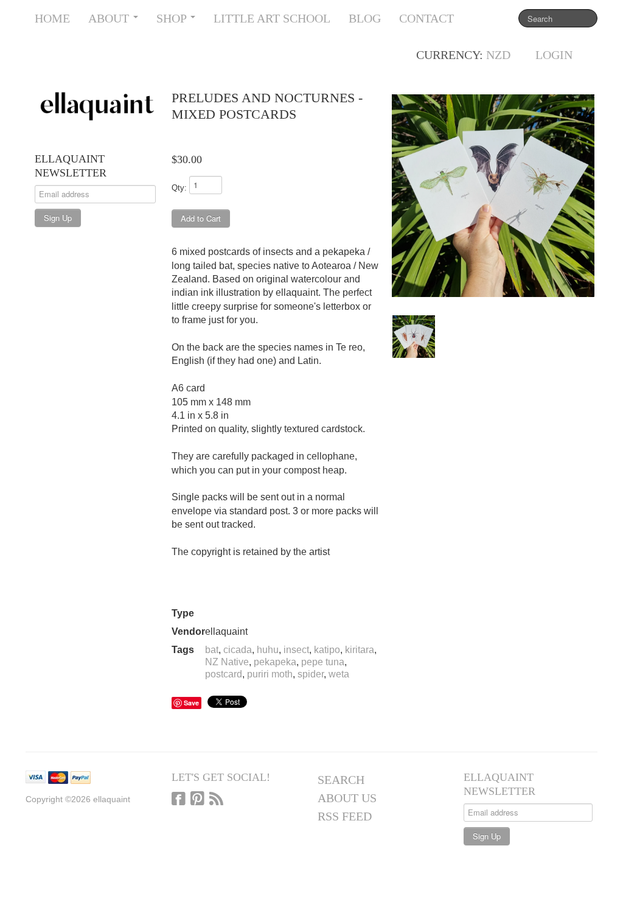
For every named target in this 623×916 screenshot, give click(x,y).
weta (339, 674)
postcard (223, 674)
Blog (365, 18)
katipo (327, 650)
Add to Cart (201, 218)
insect (296, 650)
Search (341, 779)
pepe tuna (322, 662)
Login (554, 54)
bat (211, 650)
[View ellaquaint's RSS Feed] (216, 799)
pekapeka (275, 662)
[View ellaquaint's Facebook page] (179, 799)
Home (52, 18)
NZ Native (227, 662)
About (110, 18)
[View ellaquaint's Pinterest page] (197, 799)
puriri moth (270, 674)
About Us (347, 798)
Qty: (179, 187)
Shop (172, 18)
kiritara (359, 650)
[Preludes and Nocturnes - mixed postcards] (493, 195)
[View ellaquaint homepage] (97, 106)
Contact (426, 18)
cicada (237, 650)
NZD (498, 54)
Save (191, 702)
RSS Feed (345, 816)
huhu (268, 650)
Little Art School (272, 18)
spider (311, 674)
